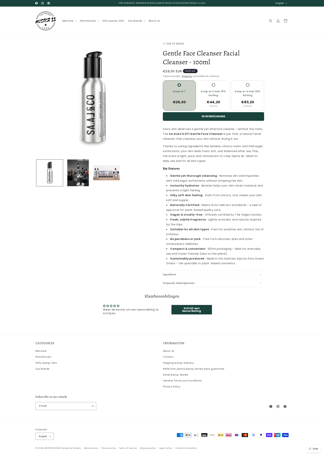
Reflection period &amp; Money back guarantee (193, 369)
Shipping (187, 76)
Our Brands (42, 369)
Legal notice (165, 448)
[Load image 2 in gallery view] (78, 172)
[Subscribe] (92, 406)
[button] (69, 20)
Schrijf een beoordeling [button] (191, 309)
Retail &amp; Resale (175, 374)
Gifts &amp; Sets (46, 363)
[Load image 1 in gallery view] (49, 172)
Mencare (41, 351)
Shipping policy (148, 448)
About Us (168, 351)
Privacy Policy (171, 386)
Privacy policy (108, 448)
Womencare (43, 357)
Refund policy (91, 448)
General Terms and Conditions (182, 380)
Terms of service (128, 448)
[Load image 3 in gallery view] (106, 172)
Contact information (186, 448)
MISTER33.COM (52, 448)
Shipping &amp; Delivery (178, 363)
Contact (168, 357)
